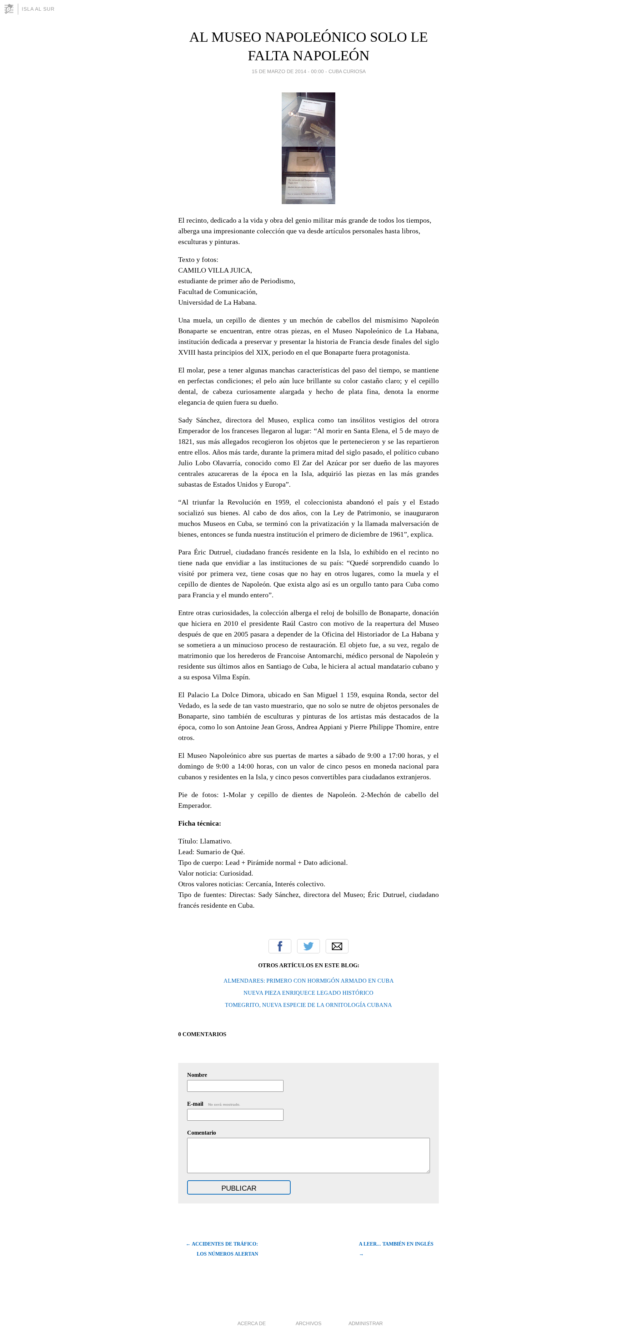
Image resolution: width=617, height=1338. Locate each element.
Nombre (197, 1075)
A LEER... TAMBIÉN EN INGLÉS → (396, 1249)
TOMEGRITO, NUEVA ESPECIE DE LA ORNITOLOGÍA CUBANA (308, 1005)
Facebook (280, 946)
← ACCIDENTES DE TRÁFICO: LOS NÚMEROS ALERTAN (222, 1249)
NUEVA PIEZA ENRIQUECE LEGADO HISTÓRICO (308, 993)
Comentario (201, 1133)
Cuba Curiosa (347, 71)
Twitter (308, 946)
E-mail (213, 1104)
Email (337, 946)
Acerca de (251, 1323)
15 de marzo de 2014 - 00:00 (288, 71)
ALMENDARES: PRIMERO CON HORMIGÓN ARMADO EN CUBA (309, 981)
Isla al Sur (38, 9)
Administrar (365, 1323)
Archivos (308, 1323)
